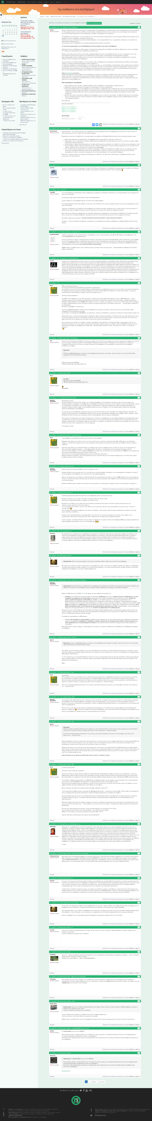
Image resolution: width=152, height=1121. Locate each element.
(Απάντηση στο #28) (65, 1001)
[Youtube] (87, 1091)
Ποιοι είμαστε (99, 1109)
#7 (139, 283)
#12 (139, 466)
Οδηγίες (24, 96)
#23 (139, 853)
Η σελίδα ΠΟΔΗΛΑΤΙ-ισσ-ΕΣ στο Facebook (10, 63)
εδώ (83, 593)
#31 (139, 1053)
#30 (139, 1028)
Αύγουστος (6, 22)
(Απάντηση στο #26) (65, 952)
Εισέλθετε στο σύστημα (55, 23)
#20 (139, 721)
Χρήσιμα (58, 2)
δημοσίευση (69, 73)
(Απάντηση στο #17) (65, 672)
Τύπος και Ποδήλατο (14, 1114)
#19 (139, 697)
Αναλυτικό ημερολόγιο (9, 40)
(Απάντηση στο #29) (65, 1028)
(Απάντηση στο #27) (65, 976)
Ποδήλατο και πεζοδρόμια (69, 107)
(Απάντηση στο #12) (65, 492)
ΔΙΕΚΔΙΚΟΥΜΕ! (21, 2)
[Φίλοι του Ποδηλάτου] (90, 1091)
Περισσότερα (23, 124)
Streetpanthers (66, 1071)
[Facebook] (83, 1091)
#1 (139, 27)
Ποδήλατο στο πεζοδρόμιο (69, 111)
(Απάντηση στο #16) (65, 637)
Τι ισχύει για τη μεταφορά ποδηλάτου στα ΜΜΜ (9, 112)
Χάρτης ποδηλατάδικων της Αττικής (28, 61)
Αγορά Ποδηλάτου (14, 1112)
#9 (139, 373)
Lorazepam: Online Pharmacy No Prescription (28, 105)
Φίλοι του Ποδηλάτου (9, 70)
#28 (139, 976)
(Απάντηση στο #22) (65, 853)
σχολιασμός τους (26, 70)
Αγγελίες (34, 2)
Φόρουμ (40, 2)
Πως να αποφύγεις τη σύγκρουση (18, 1117)
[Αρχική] (3, 2)
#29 (139, 1001)
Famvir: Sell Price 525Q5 (27, 108)
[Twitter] (81, 1091)
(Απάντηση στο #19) (65, 721)
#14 (139, 531)
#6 (139, 258)
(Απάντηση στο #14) (65, 555)
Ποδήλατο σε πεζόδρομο (68, 110)
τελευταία (101, 1081)
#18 (139, 672)
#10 (139, 397)
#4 (139, 189)
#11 (139, 435)
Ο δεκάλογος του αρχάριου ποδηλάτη (27, 88)
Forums (42, 16)
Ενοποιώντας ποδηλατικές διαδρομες (13, 140)
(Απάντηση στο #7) (65, 338)
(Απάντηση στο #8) (65, 373)
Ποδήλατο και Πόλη (56, 16)
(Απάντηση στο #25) (64, 927)
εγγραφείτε (67, 23)
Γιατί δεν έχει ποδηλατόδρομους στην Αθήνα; (27, 111)
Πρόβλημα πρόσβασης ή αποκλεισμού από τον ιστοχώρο (110, 1111)
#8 (139, 338)
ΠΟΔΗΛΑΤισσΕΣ (11, 2)
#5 (139, 232)
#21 (139, 764)
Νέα (29, 2)
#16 (139, 580)
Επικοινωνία (100, 1115)
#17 (139, 637)
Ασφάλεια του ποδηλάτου (16, 1109)
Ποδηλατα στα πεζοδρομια (69, 108)
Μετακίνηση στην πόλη (69, 16)
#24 (139, 878)
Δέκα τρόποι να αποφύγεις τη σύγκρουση (29, 82)
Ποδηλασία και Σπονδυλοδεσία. (11, 136)
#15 (139, 555)
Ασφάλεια (66, 2)
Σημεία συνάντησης (8, 44)
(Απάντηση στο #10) (65, 435)
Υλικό (52, 2)
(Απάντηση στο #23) (64, 878)
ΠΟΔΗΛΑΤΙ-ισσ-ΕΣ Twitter (10, 69)
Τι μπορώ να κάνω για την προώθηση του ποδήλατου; (9, 117)
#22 (139, 824)
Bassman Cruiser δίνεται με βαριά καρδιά (28, 118)
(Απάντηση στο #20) (65, 764)
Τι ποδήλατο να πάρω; (9, 120)
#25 (139, 902)
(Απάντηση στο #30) (65, 1053)
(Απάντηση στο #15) (65, 580)
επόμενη (93, 1081)
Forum (47, 16)
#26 (139, 927)
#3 (139, 165)
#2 (139, 128)
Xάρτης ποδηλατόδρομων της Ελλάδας (29, 68)
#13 (139, 492)
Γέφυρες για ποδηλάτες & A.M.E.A (12, 137)
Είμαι (46, 2)
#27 (139, 952)
